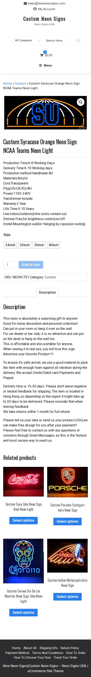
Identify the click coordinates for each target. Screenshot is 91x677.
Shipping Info (49, 648)
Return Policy (70, 648)
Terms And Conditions (47, 653)
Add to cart (31, 264)
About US (30, 648)
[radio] (10, 245)
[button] (80, 102)
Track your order (65, 657)
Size (7, 235)
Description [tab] (47, 292)
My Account (46, 9)
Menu (48, 65)
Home (7, 83)
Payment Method (17, 653)
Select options (23, 520)
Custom (20, 83)
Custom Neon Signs (44, 18)
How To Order (75, 653)
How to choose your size (32, 657)
